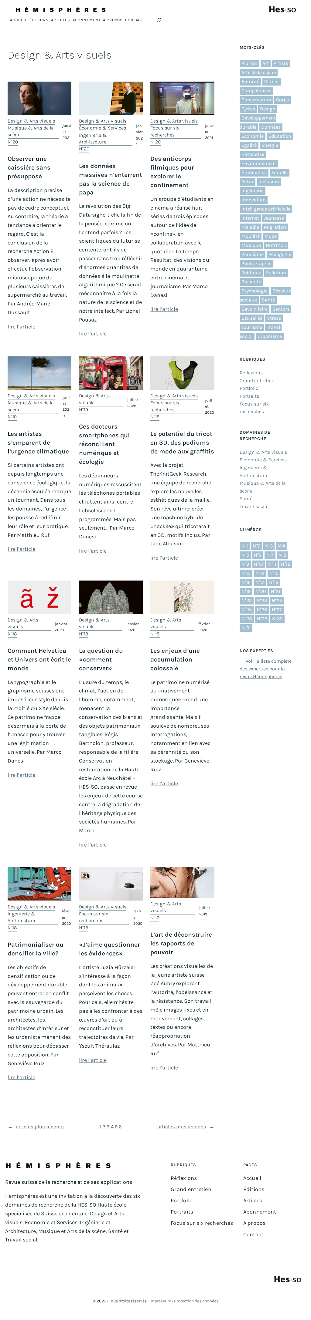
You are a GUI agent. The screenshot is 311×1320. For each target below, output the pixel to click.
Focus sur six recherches (164, 131)
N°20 (13, 142)
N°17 (154, 918)
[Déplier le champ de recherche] (159, 20)
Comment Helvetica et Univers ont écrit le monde (39, 659)
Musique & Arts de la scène (31, 131)
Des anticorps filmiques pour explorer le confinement (172, 172)
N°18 (12, 634)
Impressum (160, 1301)
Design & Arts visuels (31, 121)
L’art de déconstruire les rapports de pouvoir (181, 943)
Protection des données (196, 1301)
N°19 (12, 416)
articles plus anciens (185, 1127)
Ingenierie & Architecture (93, 138)
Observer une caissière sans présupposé (29, 167)
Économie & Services (102, 128)
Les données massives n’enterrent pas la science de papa (110, 179)
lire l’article (21, 326)
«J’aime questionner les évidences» (109, 949)
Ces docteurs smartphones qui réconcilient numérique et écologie (104, 444)
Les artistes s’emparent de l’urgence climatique (38, 442)
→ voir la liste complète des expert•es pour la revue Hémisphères (266, 668)
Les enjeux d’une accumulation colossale (175, 659)
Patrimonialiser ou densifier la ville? (35, 949)
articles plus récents (36, 1127)
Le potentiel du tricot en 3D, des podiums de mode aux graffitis (182, 442)
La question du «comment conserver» (101, 659)
